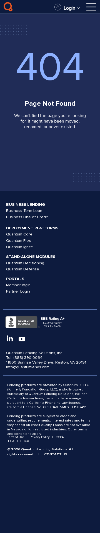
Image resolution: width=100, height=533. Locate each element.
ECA (11, 441)
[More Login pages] (78, 8)
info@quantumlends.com (27, 367)
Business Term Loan (24, 210)
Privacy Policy (40, 437)
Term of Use (16, 437)
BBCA (24, 441)
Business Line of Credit (27, 217)
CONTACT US (55, 454)
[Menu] (91, 7)
